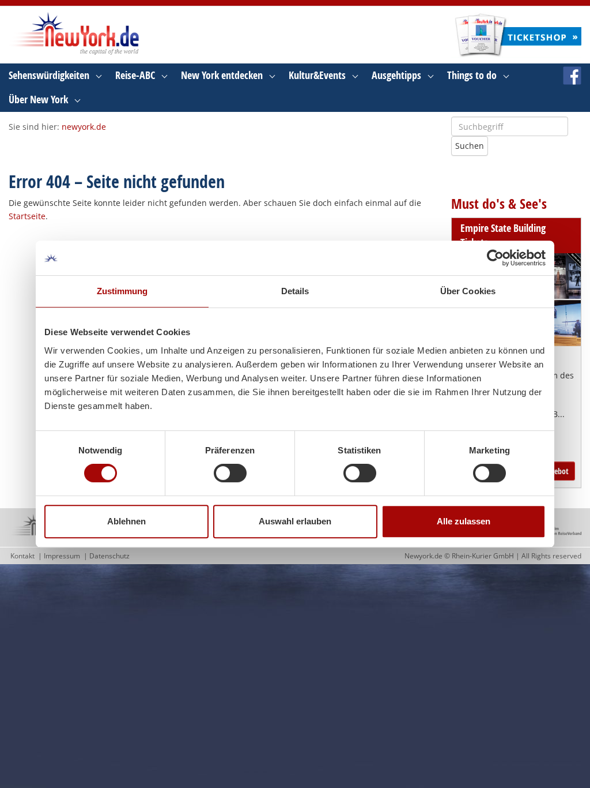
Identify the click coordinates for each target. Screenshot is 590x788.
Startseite (27, 216)
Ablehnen (126, 521)
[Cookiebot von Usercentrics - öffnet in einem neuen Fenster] (495, 258)
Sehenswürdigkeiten (49, 75)
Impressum (62, 556)
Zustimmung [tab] (122, 291)
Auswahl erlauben (295, 521)
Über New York (38, 99)
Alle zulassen (463, 521)
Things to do (472, 75)
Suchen (469, 145)
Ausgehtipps (396, 75)
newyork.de (84, 126)
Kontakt (22, 556)
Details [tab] (295, 291)
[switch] (230, 473)
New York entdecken (222, 75)
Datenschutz (109, 556)
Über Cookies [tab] (468, 291)
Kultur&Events (317, 75)
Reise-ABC (135, 75)
